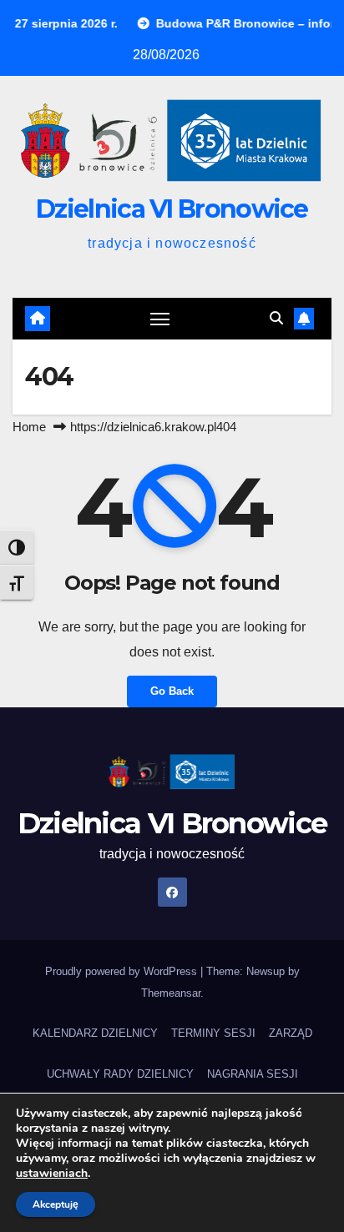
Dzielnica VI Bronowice (172, 209)
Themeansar (170, 993)
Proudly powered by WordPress (122, 971)
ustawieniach (52, 1173)
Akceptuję (55, 1204)
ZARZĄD (290, 1033)
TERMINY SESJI (213, 1033)
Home (29, 427)
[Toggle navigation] (160, 318)
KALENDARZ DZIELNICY (95, 1033)
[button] (276, 318)
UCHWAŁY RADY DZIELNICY (120, 1074)
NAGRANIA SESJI (252, 1074)
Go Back (172, 691)
